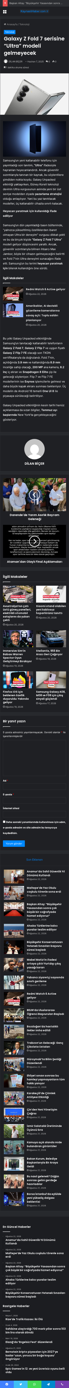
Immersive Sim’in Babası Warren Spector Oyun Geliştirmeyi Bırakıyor (17, 656)
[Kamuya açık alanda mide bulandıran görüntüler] (14, 1147)
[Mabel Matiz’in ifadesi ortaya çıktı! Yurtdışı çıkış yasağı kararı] (14, 965)
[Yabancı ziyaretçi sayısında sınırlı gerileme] (14, 982)
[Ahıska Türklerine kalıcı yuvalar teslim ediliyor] (14, 931)
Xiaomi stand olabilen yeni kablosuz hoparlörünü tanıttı (51, 609)
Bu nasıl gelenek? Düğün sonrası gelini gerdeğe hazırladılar (43, 1180)
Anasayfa (11, 24)
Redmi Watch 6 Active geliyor (45, 289)
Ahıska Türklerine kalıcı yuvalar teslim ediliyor (42, 927)
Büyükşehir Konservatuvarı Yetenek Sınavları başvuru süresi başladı (45, 946)
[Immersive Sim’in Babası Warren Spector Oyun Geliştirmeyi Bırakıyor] (18, 638)
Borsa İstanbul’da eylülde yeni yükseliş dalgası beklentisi (44, 1198)
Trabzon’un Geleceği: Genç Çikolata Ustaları (45, 1045)
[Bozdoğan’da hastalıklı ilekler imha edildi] (14, 1031)
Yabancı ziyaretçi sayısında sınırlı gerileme (45, 979)
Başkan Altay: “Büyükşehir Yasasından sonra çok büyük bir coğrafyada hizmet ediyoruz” (44, 910)
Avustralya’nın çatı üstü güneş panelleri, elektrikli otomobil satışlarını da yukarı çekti (17, 613)
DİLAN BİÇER (15, 61)
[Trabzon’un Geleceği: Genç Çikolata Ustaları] (14, 1048)
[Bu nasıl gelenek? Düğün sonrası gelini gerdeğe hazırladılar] (14, 1181)
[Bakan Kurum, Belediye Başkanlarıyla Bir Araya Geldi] (14, 1164)
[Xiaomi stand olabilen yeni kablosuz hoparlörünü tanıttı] (51, 594)
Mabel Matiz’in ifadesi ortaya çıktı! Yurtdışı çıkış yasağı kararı (44, 963)
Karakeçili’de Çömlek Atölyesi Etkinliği (41, 1095)
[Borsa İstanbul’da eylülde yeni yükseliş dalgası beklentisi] (14, 1199)
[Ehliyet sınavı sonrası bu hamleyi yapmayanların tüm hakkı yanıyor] (14, 1081)
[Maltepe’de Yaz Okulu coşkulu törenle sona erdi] (14, 893)
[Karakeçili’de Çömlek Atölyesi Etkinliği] (14, 1098)
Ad (5, 780)
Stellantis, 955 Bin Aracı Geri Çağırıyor (49, 652)
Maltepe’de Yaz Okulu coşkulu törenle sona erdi (44, 890)
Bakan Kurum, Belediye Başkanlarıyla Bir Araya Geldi (42, 1162)
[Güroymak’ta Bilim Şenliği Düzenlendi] (14, 1064)
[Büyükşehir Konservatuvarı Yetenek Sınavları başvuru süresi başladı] (14, 947)
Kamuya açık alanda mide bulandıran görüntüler (44, 1144)
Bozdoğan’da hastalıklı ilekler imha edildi (42, 1028)
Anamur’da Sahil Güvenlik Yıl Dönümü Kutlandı (46, 873)
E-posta (8, 794)
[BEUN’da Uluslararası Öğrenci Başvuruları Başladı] (14, 1015)
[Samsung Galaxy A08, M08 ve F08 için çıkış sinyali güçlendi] (51, 679)
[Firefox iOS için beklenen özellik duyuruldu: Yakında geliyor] (18, 679)
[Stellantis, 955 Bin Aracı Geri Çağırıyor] (51, 638)
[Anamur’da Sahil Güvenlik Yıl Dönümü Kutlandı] (14, 876)
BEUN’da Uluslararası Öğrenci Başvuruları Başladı (45, 1012)
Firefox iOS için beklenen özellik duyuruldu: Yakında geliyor (16, 697)
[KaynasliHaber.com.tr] (34, 11)
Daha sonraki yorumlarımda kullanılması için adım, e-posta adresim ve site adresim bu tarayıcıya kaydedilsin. (34, 827)
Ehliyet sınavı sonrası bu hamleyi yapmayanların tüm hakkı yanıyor (46, 1079)
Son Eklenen (34, 859)
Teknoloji (24, 24)
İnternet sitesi (11, 808)
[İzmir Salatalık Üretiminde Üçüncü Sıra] (14, 1131)
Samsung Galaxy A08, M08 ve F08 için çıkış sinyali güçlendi (51, 695)
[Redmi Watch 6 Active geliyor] (13, 294)
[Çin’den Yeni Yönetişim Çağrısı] (14, 1115)
